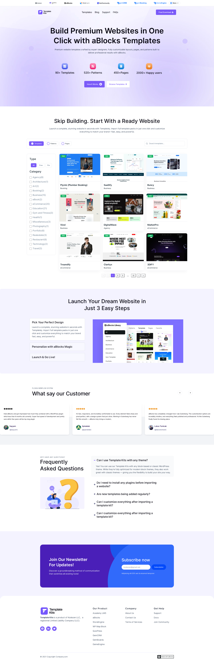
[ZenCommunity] (103, 3)
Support (106, 12)
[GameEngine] (160, 3)
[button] (180, 393)
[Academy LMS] (53, 3)
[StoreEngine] (85, 3)
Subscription (158, 567)
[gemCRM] (122, 3)
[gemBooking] (140, 3)
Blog (97, 12)
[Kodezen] (38, 3)
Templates (87, 12)
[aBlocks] (68, 3)
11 (133, 275)
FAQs (115, 12)
